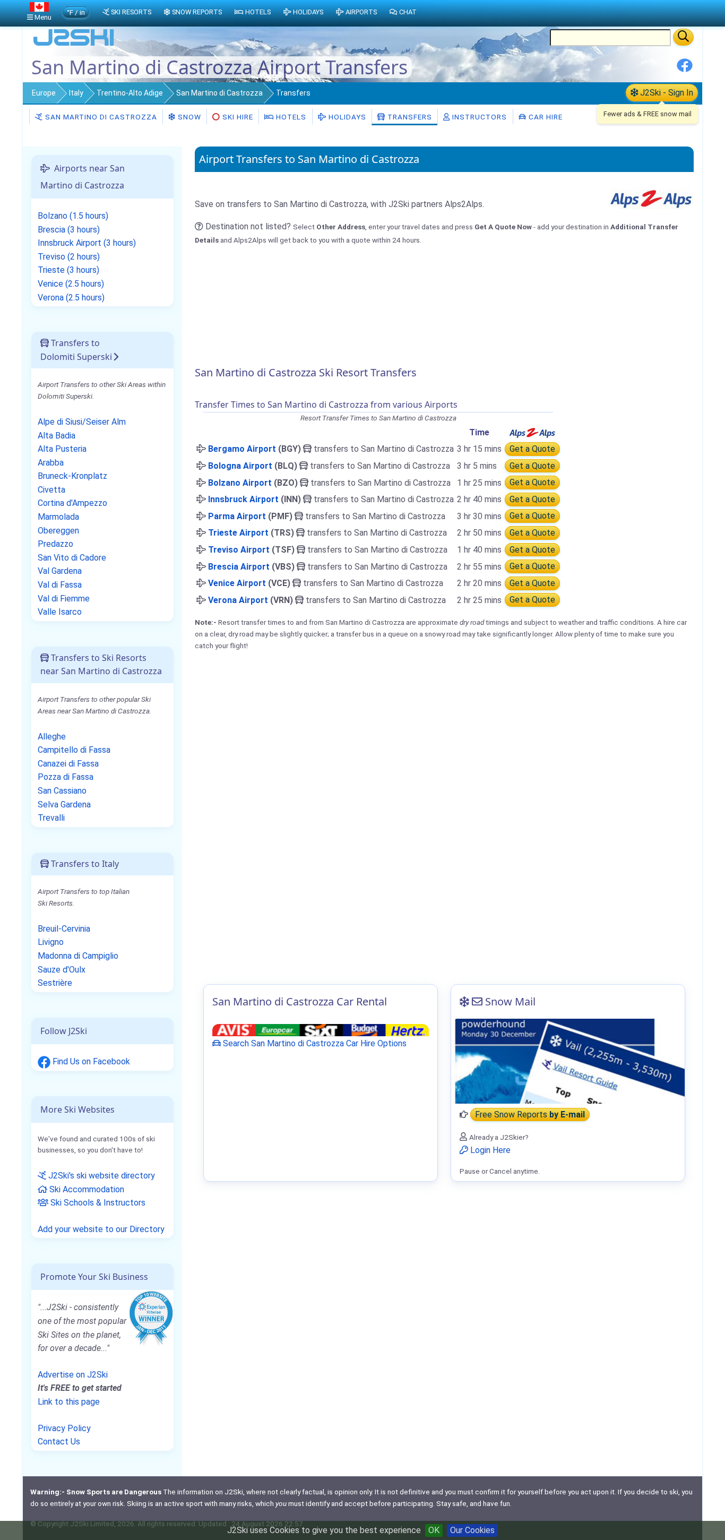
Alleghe (52, 737)
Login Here (489, 1150)
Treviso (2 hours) (69, 257)
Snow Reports (197, 12)
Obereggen (58, 531)
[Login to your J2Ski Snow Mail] (568, 1061)
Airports (361, 12)
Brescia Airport (239, 567)
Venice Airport (237, 583)
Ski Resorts (131, 12)
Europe (44, 93)
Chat (408, 12)
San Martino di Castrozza (219, 93)
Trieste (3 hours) (68, 270)
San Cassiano (62, 791)
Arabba (51, 463)
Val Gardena (60, 571)
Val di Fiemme (64, 598)
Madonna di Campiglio (78, 956)
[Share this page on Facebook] (684, 69)
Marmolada (58, 517)
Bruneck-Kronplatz (72, 476)
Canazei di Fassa (68, 764)
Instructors (478, 117)
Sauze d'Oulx (61, 970)
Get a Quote (532, 449)
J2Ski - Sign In (665, 93)
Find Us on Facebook (90, 1061)
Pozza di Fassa (65, 777)
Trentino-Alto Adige (130, 93)
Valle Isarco (60, 612)
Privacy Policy (64, 1428)
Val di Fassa (60, 585)
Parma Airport (237, 516)
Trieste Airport (238, 533)
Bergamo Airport (242, 449)
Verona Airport (238, 600)
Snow (188, 117)
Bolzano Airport (240, 483)
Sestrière (55, 983)
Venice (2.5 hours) (71, 284)
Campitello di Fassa (74, 750)
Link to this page (69, 1402)
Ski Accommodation (85, 1189)
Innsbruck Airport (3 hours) (87, 243)
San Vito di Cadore (72, 558)
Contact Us (59, 1441)
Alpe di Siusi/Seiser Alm (82, 422)
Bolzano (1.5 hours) (73, 216)
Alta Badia (56, 436)
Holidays (346, 117)
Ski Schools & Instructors (96, 1203)
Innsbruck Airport (243, 499)
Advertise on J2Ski (73, 1375)
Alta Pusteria (62, 449)
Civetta (51, 490)
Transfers (408, 117)
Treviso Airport (239, 550)
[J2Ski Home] (73, 45)
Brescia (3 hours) (69, 230)
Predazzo (55, 544)
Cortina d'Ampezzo (72, 503)
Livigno (51, 942)
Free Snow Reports (530, 1114)
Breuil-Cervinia (64, 929)
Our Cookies (472, 1530)
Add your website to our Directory (101, 1229)
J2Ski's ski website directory (100, 1176)
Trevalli (51, 818)
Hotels (290, 117)
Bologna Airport (240, 466)
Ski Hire (237, 117)
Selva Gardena (64, 804)
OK (433, 1530)
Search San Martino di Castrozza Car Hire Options (314, 1043)
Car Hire (545, 117)
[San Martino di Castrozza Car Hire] (320, 1029)
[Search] (683, 37)
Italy (76, 93)
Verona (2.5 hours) (71, 297)
